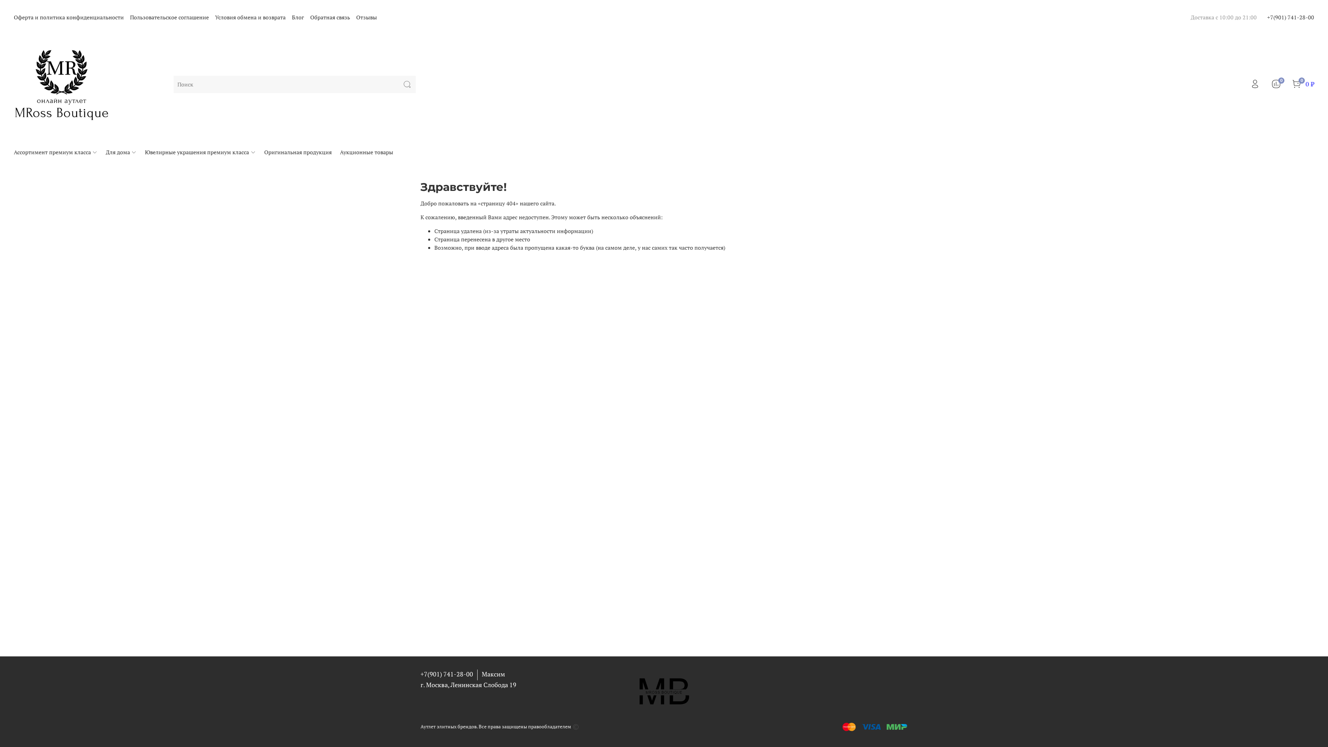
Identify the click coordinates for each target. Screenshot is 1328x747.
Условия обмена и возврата (250, 17)
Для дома (118, 152)
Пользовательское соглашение (169, 17)
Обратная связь (330, 17)
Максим (493, 674)
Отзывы (366, 17)
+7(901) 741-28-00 (1290, 17)
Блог (298, 17)
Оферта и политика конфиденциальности (69, 17)
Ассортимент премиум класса (52, 152)
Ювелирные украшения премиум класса (197, 152)
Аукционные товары (366, 152)
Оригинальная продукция (298, 152)
